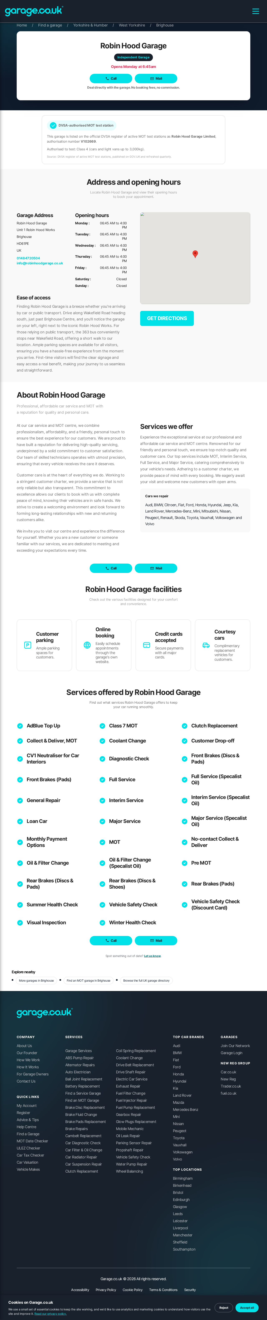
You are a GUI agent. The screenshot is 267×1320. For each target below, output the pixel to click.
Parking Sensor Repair (134, 1143)
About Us (24, 1046)
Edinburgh (181, 1200)
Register (23, 1113)
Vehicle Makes (28, 1169)
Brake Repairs (76, 1129)
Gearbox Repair (128, 1115)
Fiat (176, 1060)
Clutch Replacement (214, 726)
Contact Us (26, 1081)
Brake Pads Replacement (85, 1122)
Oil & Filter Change (48, 863)
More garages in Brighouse (36, 980)
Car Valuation (27, 1162)
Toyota (179, 1138)
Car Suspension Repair (83, 1164)
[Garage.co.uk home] (34, 11)
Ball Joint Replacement (83, 1079)
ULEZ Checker (28, 1148)
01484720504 (28, 258)
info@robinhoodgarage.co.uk (40, 263)
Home (25, 25)
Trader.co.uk (231, 1086)
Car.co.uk (228, 1072)
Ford (176, 1067)
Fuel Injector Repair (131, 1100)
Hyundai (179, 1081)
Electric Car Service (131, 1079)
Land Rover (182, 1095)
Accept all (247, 1307)
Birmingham (183, 1178)
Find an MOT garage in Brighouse (88, 980)
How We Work (28, 1060)
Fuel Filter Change (130, 1093)
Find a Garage (28, 1134)
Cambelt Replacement (83, 1136)
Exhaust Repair (128, 1086)
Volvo (177, 1159)
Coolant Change (127, 741)
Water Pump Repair (131, 1164)
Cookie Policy (133, 1289)
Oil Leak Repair (128, 1136)
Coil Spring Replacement (136, 1051)
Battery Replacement (82, 1086)
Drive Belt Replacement (135, 1065)
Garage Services (78, 1051)
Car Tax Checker (30, 1155)
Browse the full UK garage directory (146, 980)
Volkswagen (183, 1152)
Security (190, 1289)
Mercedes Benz (185, 1110)
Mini (176, 1117)
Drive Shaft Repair (130, 1072)
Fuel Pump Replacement (135, 1107)
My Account (27, 1106)
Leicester (180, 1221)
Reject (223, 1307)
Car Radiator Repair (81, 1157)
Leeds (178, 1214)
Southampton (184, 1249)
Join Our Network (235, 1046)
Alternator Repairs (80, 1065)
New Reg (228, 1079)
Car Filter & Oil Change (83, 1150)
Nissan (178, 1124)
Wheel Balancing (129, 1171)
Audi (176, 1046)
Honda (178, 1074)
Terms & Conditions (163, 1289)
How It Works (28, 1067)
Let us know (152, 956)
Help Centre (26, 1127)
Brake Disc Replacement (85, 1107)
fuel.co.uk (228, 1093)
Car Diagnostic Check (83, 1143)
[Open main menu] (255, 11)
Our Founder (27, 1053)
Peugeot (179, 1131)
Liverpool (180, 1228)
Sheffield (180, 1242)
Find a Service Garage (83, 1093)
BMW (177, 1053)
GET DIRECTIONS (167, 318)
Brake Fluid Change (81, 1115)
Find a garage (53, 25)
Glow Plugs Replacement (136, 1122)
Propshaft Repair (129, 1150)
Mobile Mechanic (130, 1129)
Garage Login (231, 1053)
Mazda (178, 1102)
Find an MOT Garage (82, 1100)
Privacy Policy (106, 1289)
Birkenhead (182, 1185)
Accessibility (80, 1289)
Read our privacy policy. (50, 1313)
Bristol (178, 1192)
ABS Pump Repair (79, 1058)
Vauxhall (179, 1145)
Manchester (183, 1235)
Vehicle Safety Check (133, 905)
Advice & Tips (28, 1120)
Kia (175, 1088)
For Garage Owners (33, 1074)
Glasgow (180, 1207)
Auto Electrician (78, 1072)
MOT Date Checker (32, 1141)
